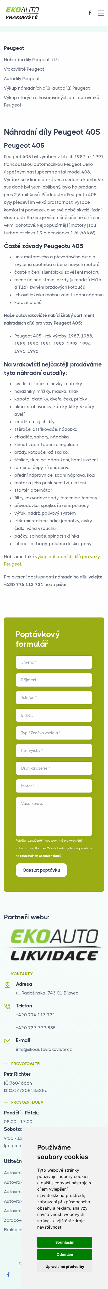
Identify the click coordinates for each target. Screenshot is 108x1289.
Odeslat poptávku (41, 870)
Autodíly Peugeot (22, 78)
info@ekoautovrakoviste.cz (44, 1049)
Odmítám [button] (65, 1254)
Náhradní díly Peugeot (31, 59)
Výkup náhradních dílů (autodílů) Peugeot (47, 88)
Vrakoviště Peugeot (24, 69)
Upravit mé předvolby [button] (65, 1266)
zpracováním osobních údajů (40, 856)
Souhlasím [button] (64, 1242)
